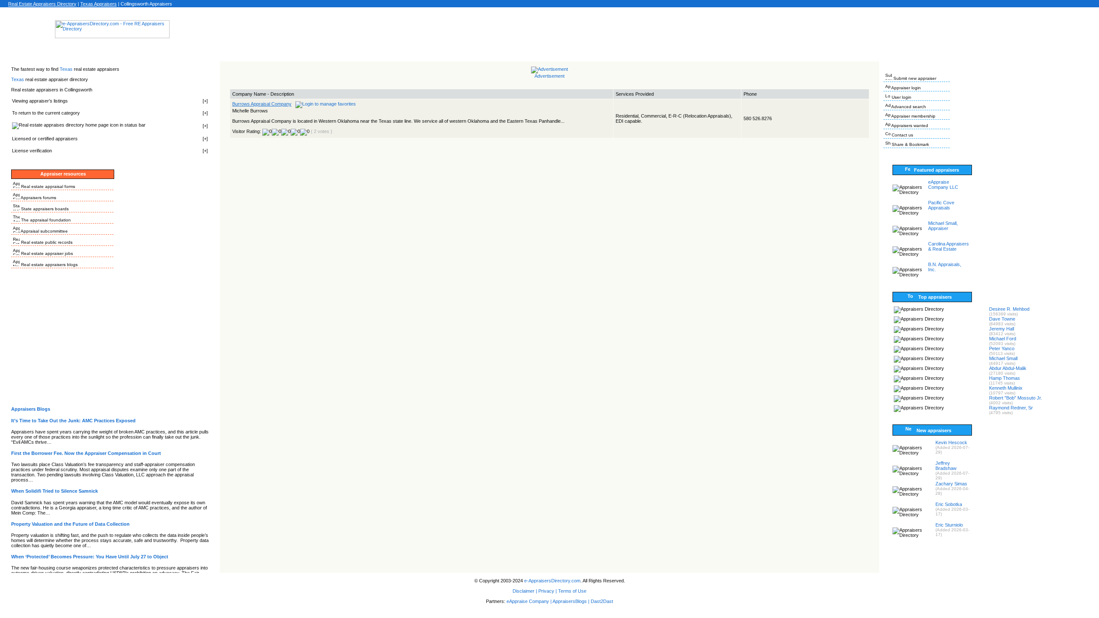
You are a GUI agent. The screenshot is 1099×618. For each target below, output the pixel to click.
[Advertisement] (549, 31)
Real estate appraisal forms (47, 186)
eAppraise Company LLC (943, 184)
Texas (67, 69)
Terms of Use (572, 591)
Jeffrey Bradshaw (945, 465)
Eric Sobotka (948, 504)
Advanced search (908, 106)
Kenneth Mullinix (1006, 388)
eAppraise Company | (530, 601)
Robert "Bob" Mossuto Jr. (1015, 397)
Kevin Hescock (951, 442)
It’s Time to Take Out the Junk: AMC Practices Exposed (73, 420)
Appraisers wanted (909, 125)
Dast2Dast (602, 601)
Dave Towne (1002, 318)
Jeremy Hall (1001, 328)
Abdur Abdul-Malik (1007, 368)
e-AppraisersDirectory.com (552, 580)
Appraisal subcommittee (44, 231)
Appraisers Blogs (30, 409)
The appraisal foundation (45, 220)
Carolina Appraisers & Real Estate (948, 246)
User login (900, 97)
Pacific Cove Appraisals (941, 205)
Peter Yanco (1001, 348)
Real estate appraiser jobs (46, 253)
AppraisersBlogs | (572, 601)
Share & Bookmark (909, 144)
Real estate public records (46, 242)
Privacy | (547, 591)
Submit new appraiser (914, 78)
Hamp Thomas (1004, 378)
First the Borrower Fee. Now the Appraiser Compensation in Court (86, 453)
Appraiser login (905, 87)
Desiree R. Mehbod (1009, 309)
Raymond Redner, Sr (1011, 407)
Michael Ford (1002, 338)
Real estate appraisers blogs (49, 264)
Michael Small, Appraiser (943, 226)
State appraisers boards (44, 208)
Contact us (901, 135)
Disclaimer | (525, 591)
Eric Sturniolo (949, 524)
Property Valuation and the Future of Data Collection (70, 524)
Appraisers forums (38, 197)
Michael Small (1003, 358)
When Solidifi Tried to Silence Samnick (54, 491)
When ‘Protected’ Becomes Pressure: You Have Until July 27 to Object (89, 556)
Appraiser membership (912, 116)
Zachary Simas (951, 483)
